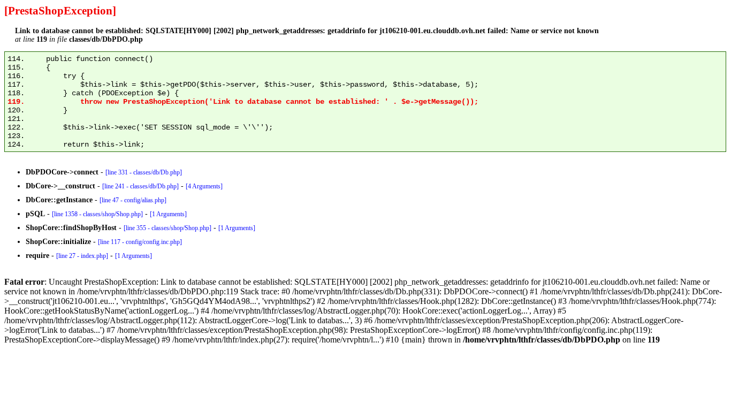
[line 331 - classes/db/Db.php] (143, 172)
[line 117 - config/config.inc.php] (140, 242)
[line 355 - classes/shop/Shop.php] (167, 228)
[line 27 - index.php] (82, 256)
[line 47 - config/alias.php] (133, 200)
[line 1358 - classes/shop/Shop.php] (97, 214)
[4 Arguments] (204, 186)
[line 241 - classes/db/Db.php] (140, 186)
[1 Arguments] (168, 214)
